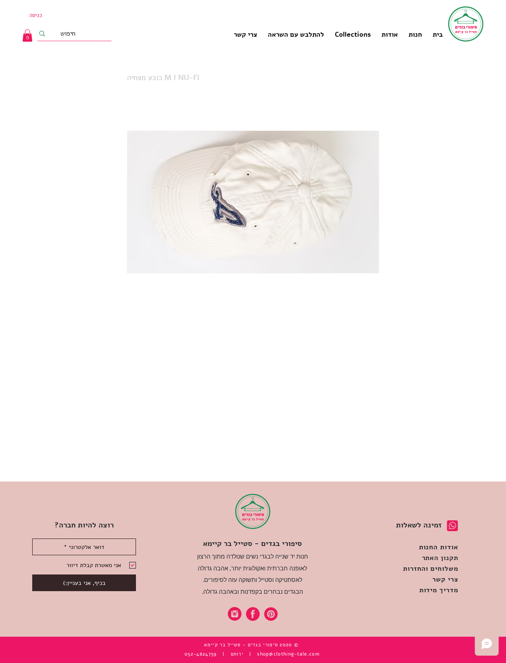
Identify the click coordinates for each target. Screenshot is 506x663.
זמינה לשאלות (419, 525)
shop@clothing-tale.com (288, 654)
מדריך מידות (438, 590)
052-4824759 (200, 654)
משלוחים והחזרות (430, 568)
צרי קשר (445, 579)
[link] (27, 35)
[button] (352, 34)
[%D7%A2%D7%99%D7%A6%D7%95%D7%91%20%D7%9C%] (234, 614)
